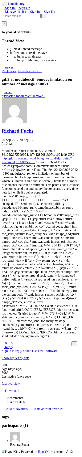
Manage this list (15, 11)
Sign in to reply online (17, 351)
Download (11, 390)
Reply (8, 347)
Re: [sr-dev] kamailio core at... (22, 71)
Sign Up (24, 8)
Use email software (44, 351)
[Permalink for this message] (79, 343)
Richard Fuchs (17, 131)
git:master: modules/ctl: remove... (23, 96)
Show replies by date (15, 358)
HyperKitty (45, 451)
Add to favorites (17, 409)
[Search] (44, 16)
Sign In (10, 8)
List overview (11, 383)
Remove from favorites (48, 409)
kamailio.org (16, 3)
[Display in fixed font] (74, 343)
